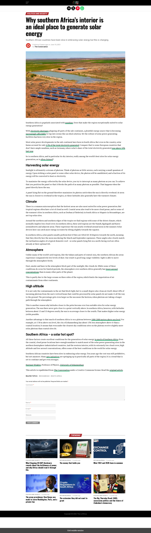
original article (116, 370)
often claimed (47, 159)
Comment (30, 385)
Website (28, 415)
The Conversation (41, 47)
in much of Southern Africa (106, 339)
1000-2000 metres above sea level (105, 319)
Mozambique (45, 376)
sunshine (69, 122)
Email (28, 409)
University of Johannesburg (72, 365)
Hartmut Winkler (33, 365)
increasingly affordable (36, 134)
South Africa (57, 376)
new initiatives (52, 356)
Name (28, 402)
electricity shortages (40, 131)
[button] (27, 3)
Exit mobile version (76, 530)
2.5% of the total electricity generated (62, 145)
